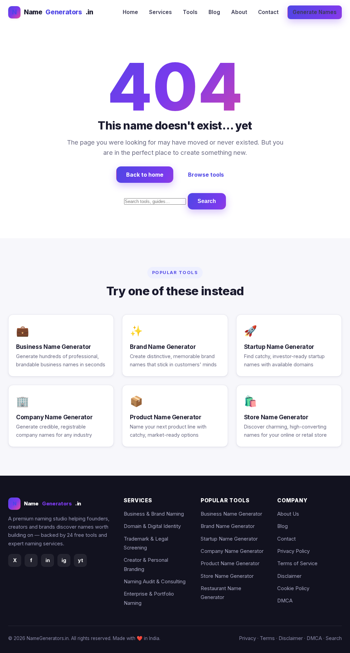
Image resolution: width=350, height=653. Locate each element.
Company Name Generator (232, 551)
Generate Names (315, 12)
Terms (267, 638)
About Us (288, 514)
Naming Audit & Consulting (155, 582)
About (239, 12)
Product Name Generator (230, 563)
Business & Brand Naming (154, 514)
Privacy (247, 638)
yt (80, 560)
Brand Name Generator (228, 526)
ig (64, 560)
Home (130, 12)
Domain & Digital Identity (152, 526)
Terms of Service (297, 563)
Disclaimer (289, 576)
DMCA (285, 601)
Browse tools (206, 174)
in (47, 560)
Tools (190, 12)
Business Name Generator (231, 514)
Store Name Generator (227, 576)
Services (160, 12)
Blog (214, 12)
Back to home (144, 174)
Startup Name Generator (229, 539)
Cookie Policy (293, 588)
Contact (268, 12)
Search (207, 201)
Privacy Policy (293, 551)
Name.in (52, 12)
